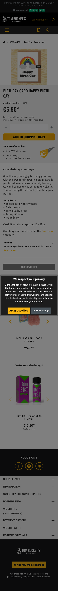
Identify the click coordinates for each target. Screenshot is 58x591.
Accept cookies (19, 310)
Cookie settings (41, 310)
